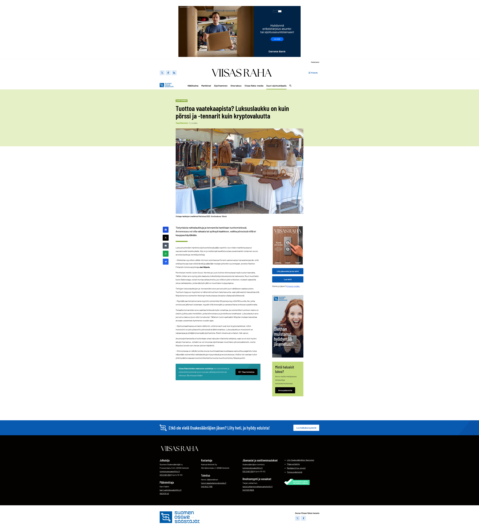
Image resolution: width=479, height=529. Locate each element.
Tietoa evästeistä (294, 472)
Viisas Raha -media (253, 85)
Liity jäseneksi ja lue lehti (288, 271)
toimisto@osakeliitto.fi (170, 471)
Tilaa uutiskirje (293, 464)
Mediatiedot (315, 62)
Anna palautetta (285, 390)
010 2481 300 (165, 475)
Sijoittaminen (221, 85)
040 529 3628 (248, 490)
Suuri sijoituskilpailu (276, 85)
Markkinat (206, 85)
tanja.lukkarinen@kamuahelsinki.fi (257, 486)
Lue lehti (288, 279)
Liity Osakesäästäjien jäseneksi (300, 460)
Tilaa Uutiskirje (247, 372)
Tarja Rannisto (182, 123)
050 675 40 (164, 493)
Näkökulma (193, 85)
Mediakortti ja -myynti (296, 468)
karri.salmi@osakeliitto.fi (170, 490)
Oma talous (236, 85)
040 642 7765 (206, 486)
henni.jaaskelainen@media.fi (213, 483)
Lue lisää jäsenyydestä (306, 428)
